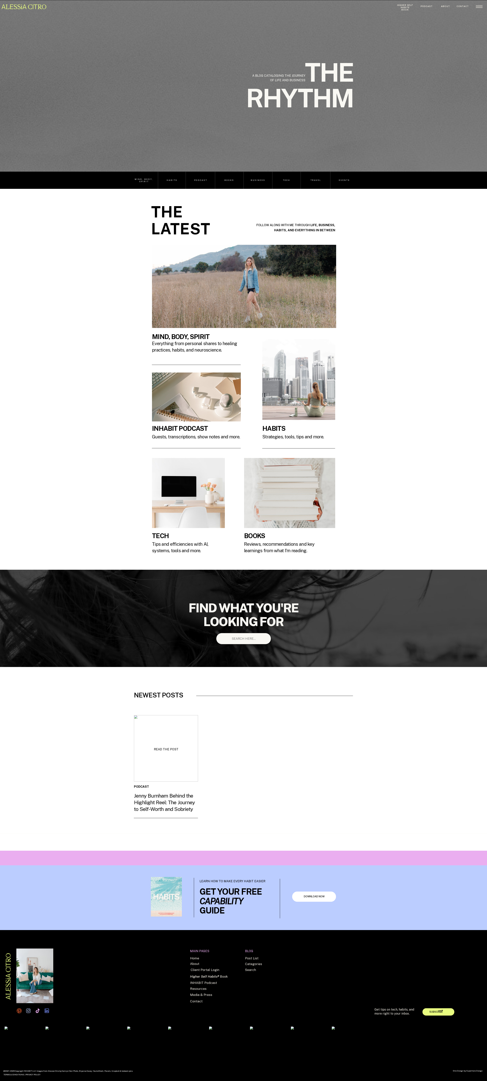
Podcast (166, 815)
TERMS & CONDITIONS (13, 1074)
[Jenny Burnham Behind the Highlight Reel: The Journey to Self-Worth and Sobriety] (166, 748)
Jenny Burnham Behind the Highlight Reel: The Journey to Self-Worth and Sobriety (164, 802)
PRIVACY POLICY (33, 1074)
